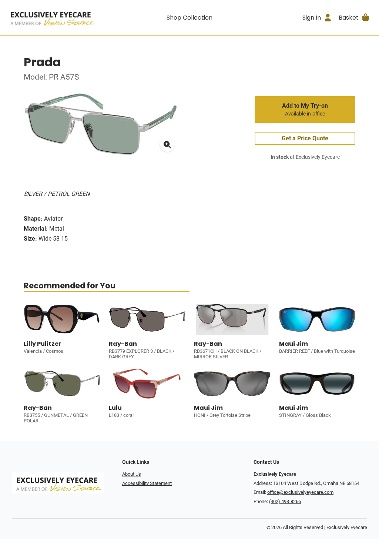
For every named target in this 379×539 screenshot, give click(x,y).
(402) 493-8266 (285, 501)
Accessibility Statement (147, 483)
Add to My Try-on (305, 109)
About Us (131, 474)
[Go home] (52, 17)
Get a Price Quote (305, 138)
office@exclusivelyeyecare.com (300, 492)
